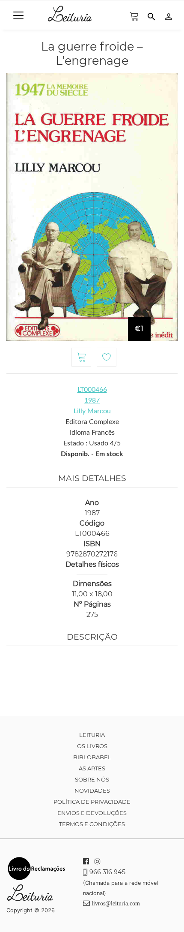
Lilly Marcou (92, 411)
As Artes (92, 768)
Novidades (92, 790)
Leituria (92, 734)
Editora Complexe (92, 421)
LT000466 (92, 389)
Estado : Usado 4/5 (92, 443)
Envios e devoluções (92, 812)
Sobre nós (92, 779)
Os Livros (92, 746)
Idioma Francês (92, 432)
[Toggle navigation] (18, 15)
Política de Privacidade (92, 801)
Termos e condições (92, 824)
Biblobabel (92, 757)
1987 (92, 400)
